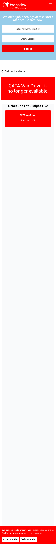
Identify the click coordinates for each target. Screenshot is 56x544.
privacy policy (34, 533)
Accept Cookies (10, 539)
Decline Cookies (28, 539)
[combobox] (28, 29)
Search (28, 48)
